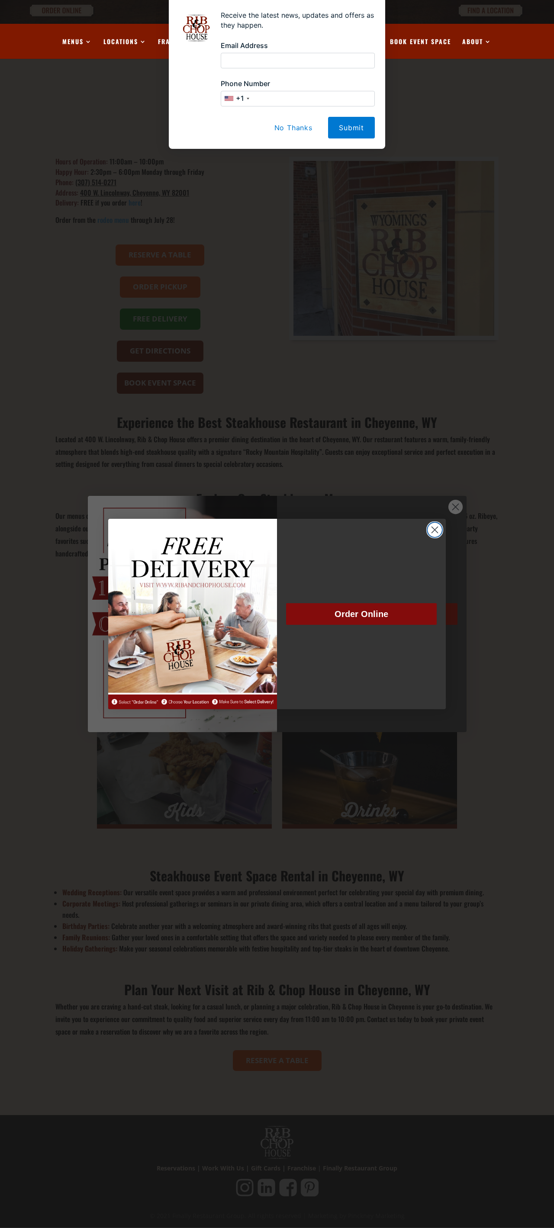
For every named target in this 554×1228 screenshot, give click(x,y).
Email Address (244, 45)
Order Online (361, 614)
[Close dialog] (434, 529)
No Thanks (293, 127)
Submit (351, 127)
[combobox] (236, 98)
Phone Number (245, 83)
